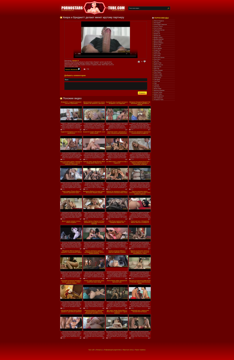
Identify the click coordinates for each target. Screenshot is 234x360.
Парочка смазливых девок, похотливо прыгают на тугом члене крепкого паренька (139, 193)
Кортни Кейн (157, 53)
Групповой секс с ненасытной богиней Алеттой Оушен (140, 311)
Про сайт (91, 350)
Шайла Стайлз (158, 94)
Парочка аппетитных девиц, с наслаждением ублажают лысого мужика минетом (94, 252)
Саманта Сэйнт (158, 75)
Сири (155, 83)
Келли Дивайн (158, 48)
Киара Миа (157, 52)
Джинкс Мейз (157, 44)
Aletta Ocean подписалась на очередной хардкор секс (116, 221)
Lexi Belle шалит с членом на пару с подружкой (117, 162)
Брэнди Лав (157, 35)
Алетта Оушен (158, 28)
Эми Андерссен (158, 97)
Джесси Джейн (158, 41)
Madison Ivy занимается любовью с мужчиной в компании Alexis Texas (117, 192)
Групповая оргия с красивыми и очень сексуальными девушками (117, 132)
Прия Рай (156, 68)
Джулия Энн (157, 46)
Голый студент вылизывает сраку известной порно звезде (94, 281)
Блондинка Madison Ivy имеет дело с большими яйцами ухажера (94, 192)
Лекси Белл (157, 59)
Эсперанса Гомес (159, 99)
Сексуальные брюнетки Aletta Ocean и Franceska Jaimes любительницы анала (140, 282)
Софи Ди (156, 85)
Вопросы (99, 350)
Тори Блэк (157, 86)
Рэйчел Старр (158, 74)
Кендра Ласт (157, 50)
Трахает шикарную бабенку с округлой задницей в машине (117, 251)
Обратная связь (127, 350)
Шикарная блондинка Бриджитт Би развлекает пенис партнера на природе (139, 103)
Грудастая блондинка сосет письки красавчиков (71, 132)
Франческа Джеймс (159, 90)
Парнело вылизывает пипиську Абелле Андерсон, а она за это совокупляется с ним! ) (140, 252)
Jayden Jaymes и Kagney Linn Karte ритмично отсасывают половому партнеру (94, 222)
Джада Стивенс (158, 37)
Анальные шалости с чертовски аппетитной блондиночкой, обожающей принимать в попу (94, 312)
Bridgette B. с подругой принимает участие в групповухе (71, 102)
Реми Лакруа (157, 72)
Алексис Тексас (158, 26)
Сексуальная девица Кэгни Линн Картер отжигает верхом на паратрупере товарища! (139, 163)
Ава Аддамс (157, 22)
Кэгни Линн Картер (159, 57)
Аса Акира (157, 32)
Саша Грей (157, 81)
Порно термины (140, 350)
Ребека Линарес (158, 70)
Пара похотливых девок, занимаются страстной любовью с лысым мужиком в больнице (71, 163)
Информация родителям (112, 350)
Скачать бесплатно (71, 69)
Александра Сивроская (160, 24)
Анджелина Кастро (159, 30)
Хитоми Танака (158, 92)
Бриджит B (157, 33)
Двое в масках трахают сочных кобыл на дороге (71, 221)
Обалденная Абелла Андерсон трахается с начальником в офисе (71, 251)
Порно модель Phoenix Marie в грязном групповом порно (71, 192)
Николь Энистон (158, 64)
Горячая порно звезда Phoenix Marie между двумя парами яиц (94, 162)
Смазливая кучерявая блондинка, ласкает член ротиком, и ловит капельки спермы (71, 282)
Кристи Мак (157, 55)
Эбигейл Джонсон (159, 96)
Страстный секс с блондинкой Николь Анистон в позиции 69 (140, 221)
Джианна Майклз (158, 43)
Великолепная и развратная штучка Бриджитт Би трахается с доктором (94, 102)
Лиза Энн (156, 61)
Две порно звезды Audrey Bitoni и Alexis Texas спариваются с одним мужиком (117, 312)
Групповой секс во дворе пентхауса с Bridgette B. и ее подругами (117, 102)
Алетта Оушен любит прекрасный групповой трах (117, 281)
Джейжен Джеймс (159, 39)
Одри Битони (157, 66)
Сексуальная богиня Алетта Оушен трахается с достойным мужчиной (71, 311)
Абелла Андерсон (159, 21)
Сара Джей (157, 79)
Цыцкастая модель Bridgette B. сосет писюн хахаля (94, 132)
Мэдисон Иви (157, 63)
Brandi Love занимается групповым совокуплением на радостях (139, 132)
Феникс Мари (157, 88)
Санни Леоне (157, 77)
